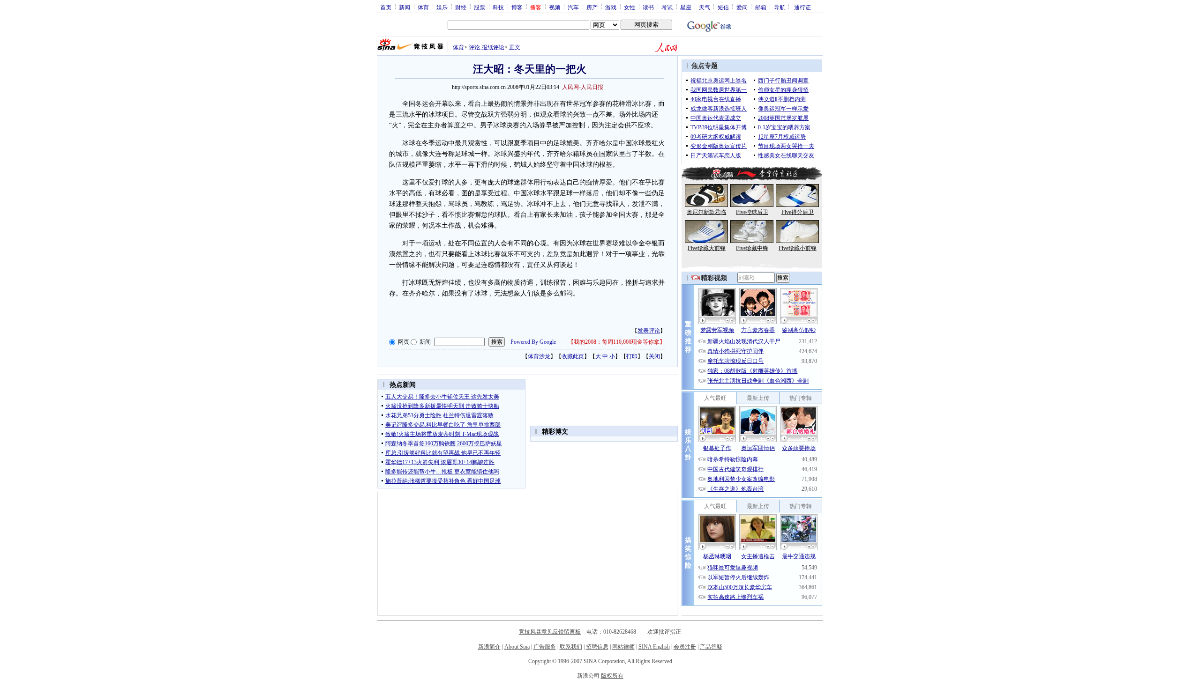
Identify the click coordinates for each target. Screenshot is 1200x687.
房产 (592, 7)
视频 (554, 7)
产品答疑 (711, 646)
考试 (667, 7)
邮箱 (760, 7)
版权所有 (612, 675)
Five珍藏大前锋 (707, 248)
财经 (460, 7)
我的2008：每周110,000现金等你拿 (617, 342)
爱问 (742, 7)
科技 (498, 7)
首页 (385, 7)
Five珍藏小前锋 (798, 248)
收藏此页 (573, 356)
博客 (517, 7)
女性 (629, 7)
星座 (685, 7)
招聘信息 (597, 646)
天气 (704, 7)
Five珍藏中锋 (752, 248)
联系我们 (571, 646)
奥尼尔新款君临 (706, 212)
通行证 (802, 7)
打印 (632, 356)
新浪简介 (489, 646)
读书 (648, 7)
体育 (423, 7)
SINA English (654, 646)
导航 (779, 7)
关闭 (654, 356)
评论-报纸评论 (486, 47)
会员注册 (685, 646)
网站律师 (623, 646)
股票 (479, 7)
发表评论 (649, 330)
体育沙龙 (539, 356)
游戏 (610, 7)
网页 (403, 342)
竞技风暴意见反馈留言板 (550, 631)
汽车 (573, 7)
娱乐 (442, 7)
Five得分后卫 (797, 212)
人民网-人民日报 (582, 87)
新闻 (404, 7)
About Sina (517, 646)
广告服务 (544, 646)
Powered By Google (533, 342)
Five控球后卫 (752, 212)
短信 (723, 7)
